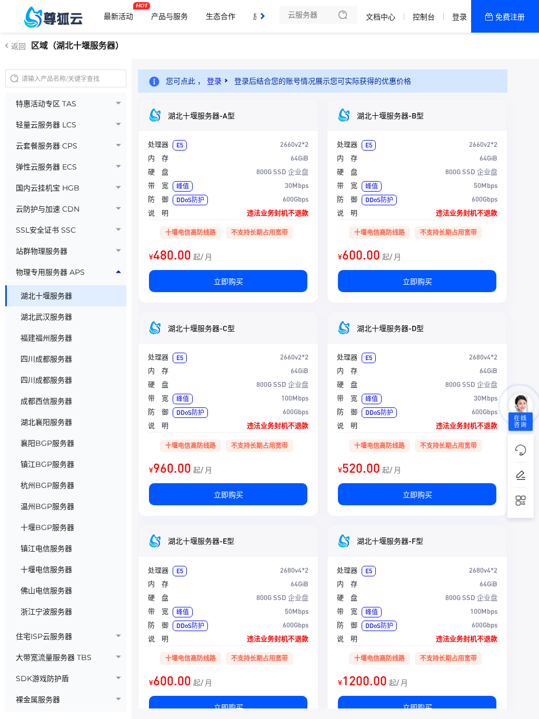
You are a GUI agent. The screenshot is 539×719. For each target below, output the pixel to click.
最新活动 (121, 12)
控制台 (424, 17)
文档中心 (380, 17)
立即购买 (228, 281)
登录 (459, 17)
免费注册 (510, 17)
